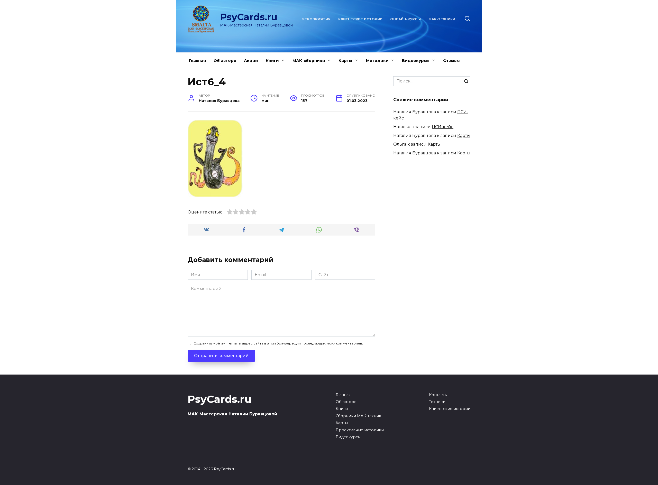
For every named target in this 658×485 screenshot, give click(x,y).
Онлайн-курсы (405, 19)
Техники (437, 401)
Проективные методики (360, 430)
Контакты (438, 395)
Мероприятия (316, 19)
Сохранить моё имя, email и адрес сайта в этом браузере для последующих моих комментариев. (278, 343)
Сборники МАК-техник (358, 416)
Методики (377, 60)
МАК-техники (441, 19)
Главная (197, 60)
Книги (272, 60)
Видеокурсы (415, 60)
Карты (345, 60)
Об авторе (225, 60)
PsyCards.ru (248, 17)
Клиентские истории (360, 19)
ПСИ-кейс (442, 126)
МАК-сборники (309, 60)
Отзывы (451, 60)
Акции (251, 60)
